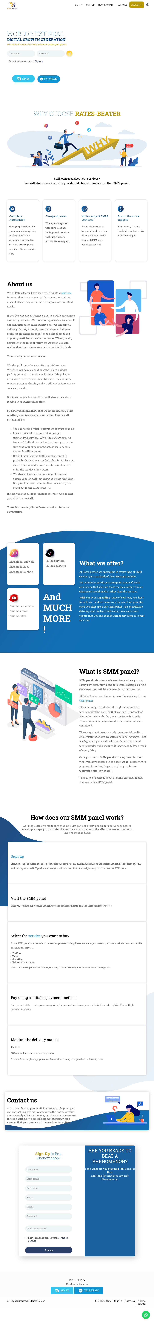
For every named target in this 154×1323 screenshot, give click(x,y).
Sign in (79, 4)
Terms (141, 1300)
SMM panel (86, 700)
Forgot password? (54, 58)
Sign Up (141, 1303)
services (66, 292)
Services (122, 4)
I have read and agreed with (48, 1239)
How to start (106, 4)
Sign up (90, 4)
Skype (25, 78)
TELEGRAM (50, 79)
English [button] (136, 4)
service (34, 935)
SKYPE (64, 1290)
